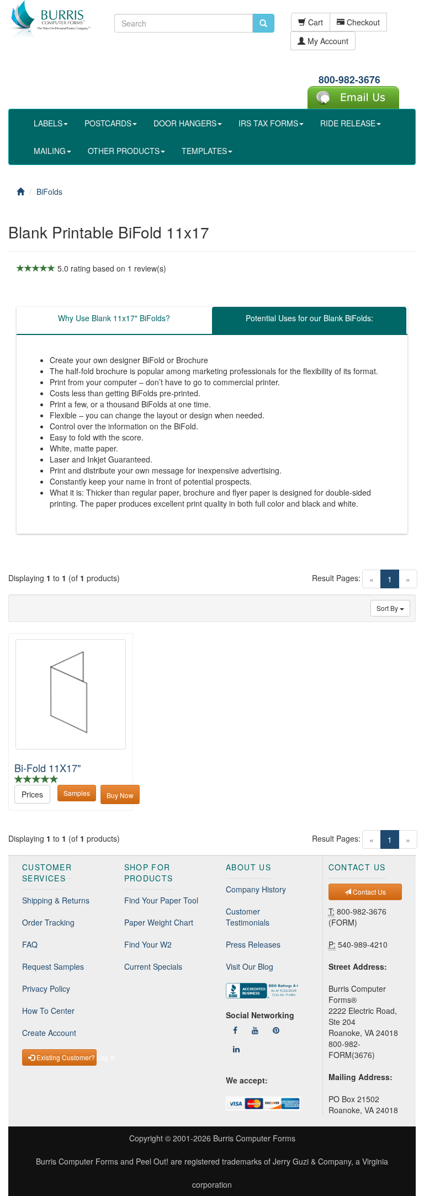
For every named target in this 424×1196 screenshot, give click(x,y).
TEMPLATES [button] (204, 150)
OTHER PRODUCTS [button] (124, 150)
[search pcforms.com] (263, 23)
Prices (32, 794)
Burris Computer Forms (254, 1138)
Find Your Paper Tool (161, 900)
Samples (76, 793)
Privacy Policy (46, 988)
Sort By (388, 608)
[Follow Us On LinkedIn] (236, 1048)
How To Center (48, 1010)
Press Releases (253, 944)
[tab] (114, 320)
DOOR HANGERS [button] (184, 123)
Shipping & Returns (55, 900)
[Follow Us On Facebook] (235, 1029)
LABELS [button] (48, 123)
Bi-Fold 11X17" (47, 768)
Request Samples (53, 966)
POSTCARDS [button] (107, 123)
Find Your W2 (148, 944)
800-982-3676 (349, 79)
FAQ (30, 944)
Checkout (362, 22)
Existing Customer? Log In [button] (66, 1057)
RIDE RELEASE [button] (347, 123)
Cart (314, 22)
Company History (256, 889)
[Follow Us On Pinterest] (276, 1029)
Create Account (49, 1032)
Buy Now (120, 795)
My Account (326, 40)
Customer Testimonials (247, 917)
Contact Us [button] (368, 891)
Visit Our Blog (249, 966)
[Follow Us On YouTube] (255, 1029)
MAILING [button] (50, 150)
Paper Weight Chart (158, 922)
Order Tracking (48, 922)
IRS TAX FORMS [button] (268, 123)
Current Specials (153, 966)
